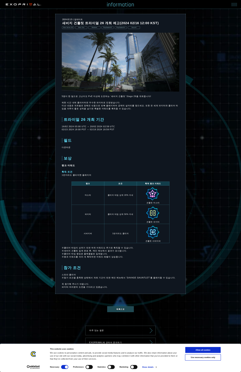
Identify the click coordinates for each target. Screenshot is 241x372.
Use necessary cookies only (203, 357)
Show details (148, 367)
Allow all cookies (203, 350)
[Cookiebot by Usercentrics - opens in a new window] (33, 367)
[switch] (89, 367)
